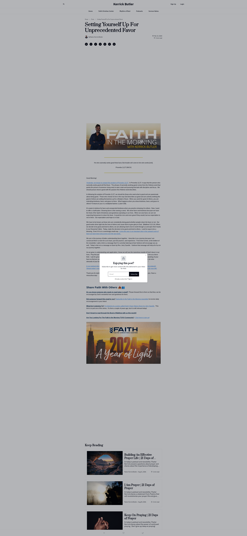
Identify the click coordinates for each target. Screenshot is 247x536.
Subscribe (134, 274)
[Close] (146, 255)
